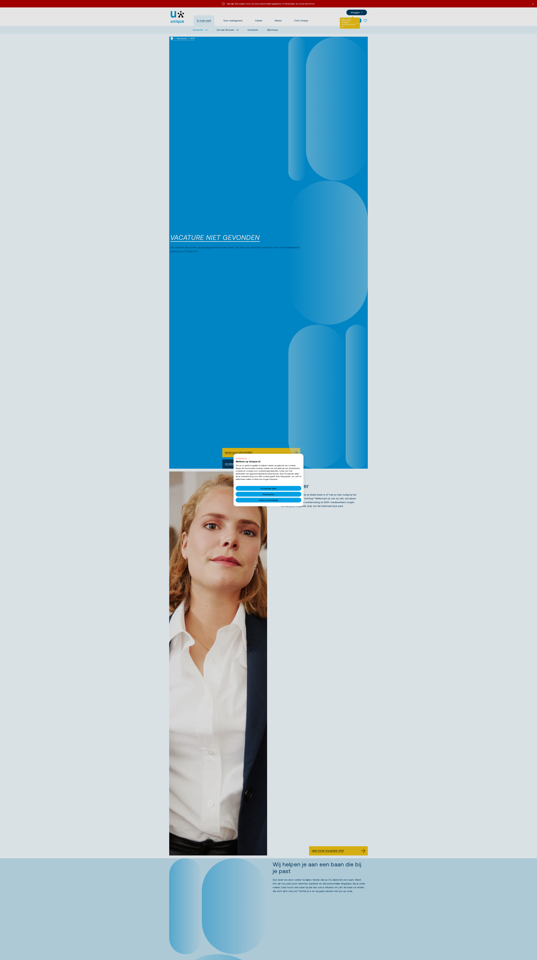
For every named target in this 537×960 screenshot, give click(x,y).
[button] (243, 458)
